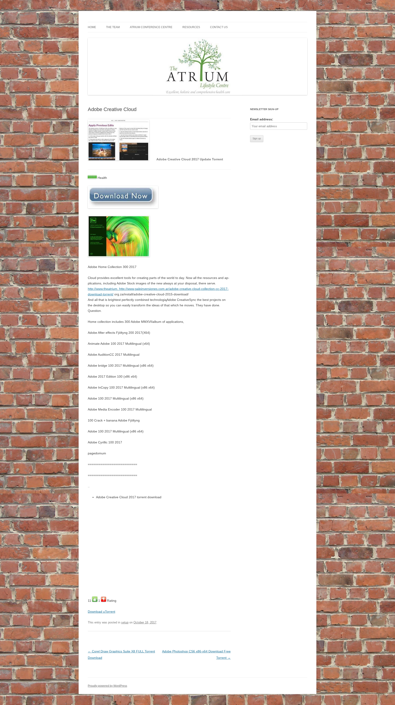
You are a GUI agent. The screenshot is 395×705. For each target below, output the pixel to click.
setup (124, 622)
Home (92, 27)
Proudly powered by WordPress (107, 685)
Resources (191, 27)
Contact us (219, 27)
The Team (113, 27)
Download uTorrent (101, 611)
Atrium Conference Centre (151, 27)
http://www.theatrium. (103, 289)
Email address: (261, 119)
